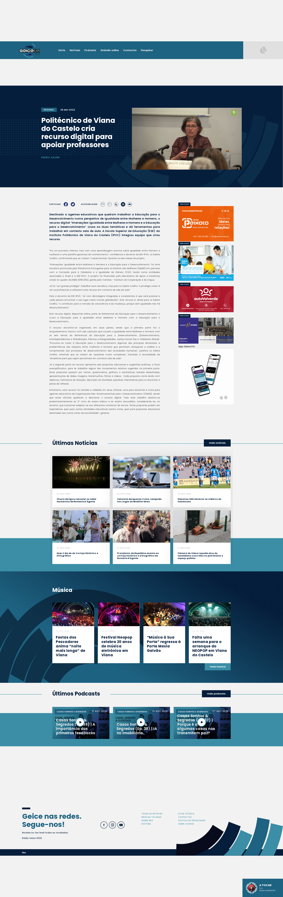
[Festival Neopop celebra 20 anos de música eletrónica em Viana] (119, 614)
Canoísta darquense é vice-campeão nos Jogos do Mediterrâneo (139, 500)
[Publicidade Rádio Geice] (263, 50)
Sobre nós (147, 820)
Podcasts (90, 50)
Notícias (75, 50)
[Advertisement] (141, 20)
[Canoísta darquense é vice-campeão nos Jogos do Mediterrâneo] (141, 472)
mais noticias (217, 443)
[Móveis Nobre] (206, 331)
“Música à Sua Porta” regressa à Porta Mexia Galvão (164, 644)
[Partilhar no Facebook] (66, 204)
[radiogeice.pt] (29, 50)
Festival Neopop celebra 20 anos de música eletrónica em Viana (116, 646)
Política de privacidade (191, 820)
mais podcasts (216, 693)
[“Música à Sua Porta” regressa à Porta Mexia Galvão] (164, 614)
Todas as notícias (152, 813)
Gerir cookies (186, 824)
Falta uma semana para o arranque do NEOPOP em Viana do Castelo (209, 646)
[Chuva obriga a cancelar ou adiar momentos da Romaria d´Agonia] (81, 472)
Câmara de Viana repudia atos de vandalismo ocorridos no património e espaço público (200, 556)
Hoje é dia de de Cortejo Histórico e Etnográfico (77, 554)
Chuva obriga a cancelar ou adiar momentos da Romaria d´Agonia (76, 500)
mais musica (218, 666)
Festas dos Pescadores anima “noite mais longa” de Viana (70, 646)
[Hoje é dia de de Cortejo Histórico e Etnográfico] (81, 526)
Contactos (129, 50)
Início (62, 50)
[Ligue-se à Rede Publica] (206, 263)
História (146, 824)
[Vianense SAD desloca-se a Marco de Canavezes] (202, 472)
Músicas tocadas (152, 817)
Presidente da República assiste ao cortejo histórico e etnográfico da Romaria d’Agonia (138, 556)
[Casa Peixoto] (206, 223)
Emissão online (110, 50)
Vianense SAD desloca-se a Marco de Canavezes (199, 500)
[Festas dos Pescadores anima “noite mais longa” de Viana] (73, 614)
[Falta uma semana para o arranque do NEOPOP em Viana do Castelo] (210, 614)
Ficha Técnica (186, 813)
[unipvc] (206, 299)
